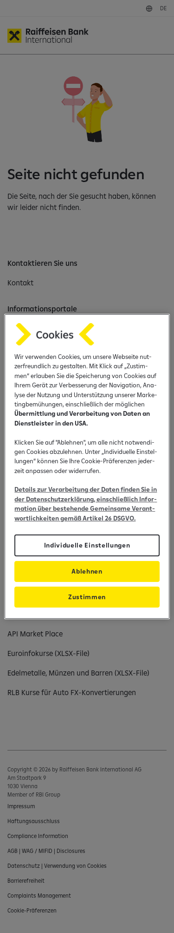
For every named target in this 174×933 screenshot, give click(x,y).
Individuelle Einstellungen (87, 545)
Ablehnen (86, 571)
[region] (86, 466)
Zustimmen (87, 597)
